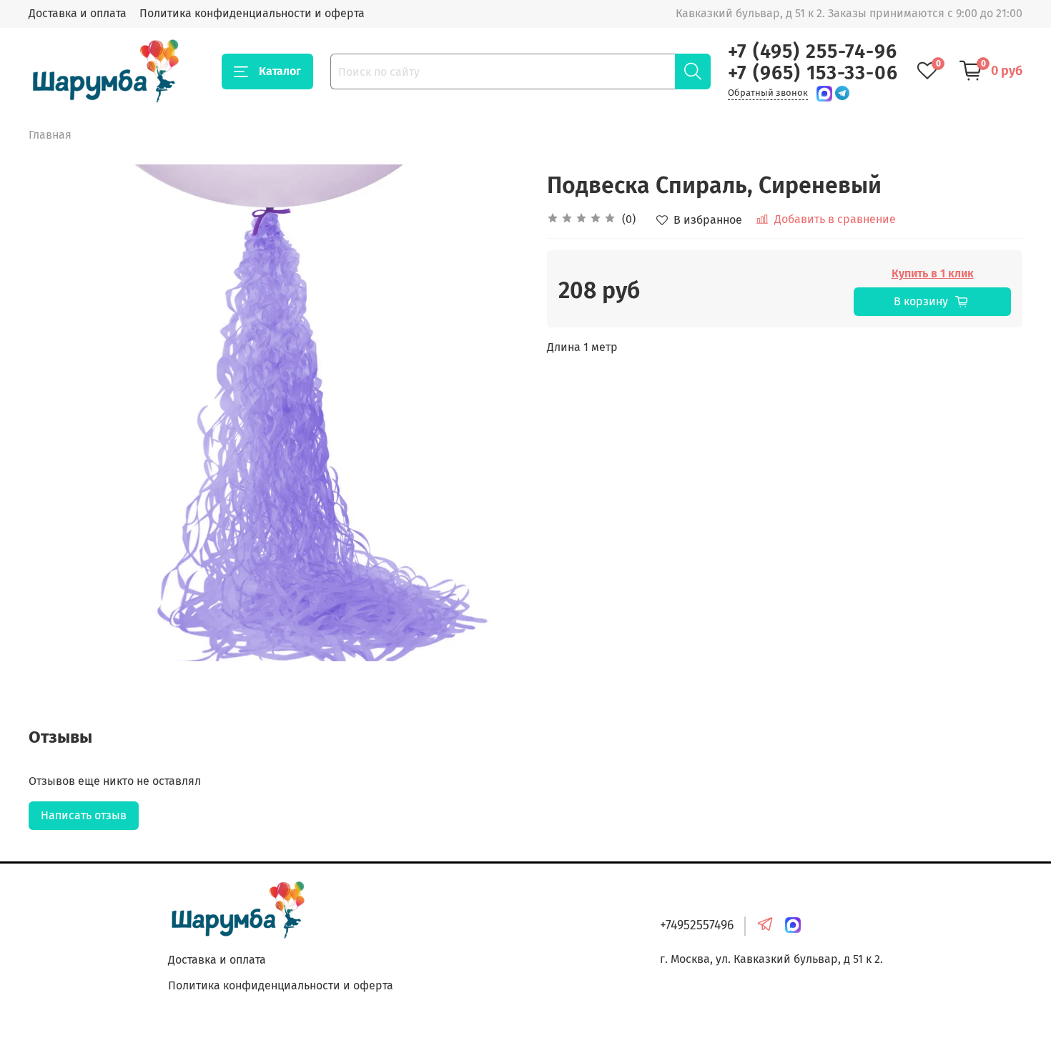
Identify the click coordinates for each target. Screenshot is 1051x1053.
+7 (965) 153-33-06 (813, 72)
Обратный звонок (768, 92)
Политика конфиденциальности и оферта (252, 13)
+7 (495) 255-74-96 (812, 51)
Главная (50, 135)
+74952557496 (697, 925)
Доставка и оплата (78, 13)
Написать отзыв (84, 815)
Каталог (280, 71)
